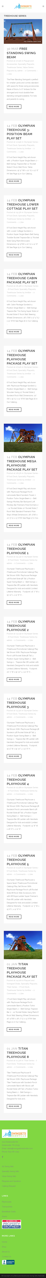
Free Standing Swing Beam (21, 53)
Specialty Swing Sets (10, 1171)
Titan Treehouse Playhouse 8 (18, 1053)
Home (4, 1242)
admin (20, 71)
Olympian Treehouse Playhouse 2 (21, 626)
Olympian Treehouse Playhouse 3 (21, 703)
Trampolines (7, 1207)
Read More (14, 107)
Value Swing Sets (9, 1176)
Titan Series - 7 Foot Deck (18, 987)
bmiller (28, 149)
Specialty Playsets (26, 64)
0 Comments (30, 71)
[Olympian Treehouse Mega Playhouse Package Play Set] (23, 438)
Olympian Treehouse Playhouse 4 (21, 780)
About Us (6, 1252)
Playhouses (6, 1202)
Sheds (4, 1216)
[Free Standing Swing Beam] (23, 31)
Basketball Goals (9, 1212)
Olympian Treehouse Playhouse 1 (21, 549)
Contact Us (6, 1257)
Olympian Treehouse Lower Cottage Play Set (23, 204)
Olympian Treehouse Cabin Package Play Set (22, 278)
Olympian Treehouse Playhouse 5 (21, 860)
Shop (4, 1247)
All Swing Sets (8, 1166)
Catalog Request (9, 1186)
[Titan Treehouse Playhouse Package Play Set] (23, 945)
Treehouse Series (14, 67)
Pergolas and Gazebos (11, 1181)
